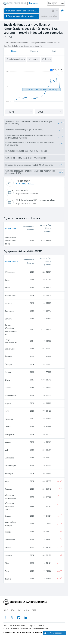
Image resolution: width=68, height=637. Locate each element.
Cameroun (9, 311)
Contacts (40, 625)
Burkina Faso (10, 295)
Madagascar (10, 434)
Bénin (7, 280)
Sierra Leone (10, 539)
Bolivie (7, 287)
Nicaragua (9, 473)
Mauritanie (9, 458)
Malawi (8, 442)
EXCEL (31, 184)
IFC (19, 610)
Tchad (7, 563)
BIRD (5, 610)
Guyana (8, 403)
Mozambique (10, 465)
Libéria (7, 426)
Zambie (8, 579)
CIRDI (34, 610)
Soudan (8, 547)
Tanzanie (8, 555)
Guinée (8, 387)
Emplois (32, 625)
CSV (18, 184)
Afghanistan (10, 272)
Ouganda (8, 489)
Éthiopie (8, 364)
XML (24, 184)
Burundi (8, 303)
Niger (7, 481)
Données (33, 3)
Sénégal (8, 532)
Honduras (9, 419)
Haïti (7, 411)
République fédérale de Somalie (9, 506)
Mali (6, 450)
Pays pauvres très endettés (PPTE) (10, 240)
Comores (8, 319)
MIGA (26, 610)
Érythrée (8, 356)
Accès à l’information (18, 625)
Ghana (7, 380)
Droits (5, 625)
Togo (7, 571)
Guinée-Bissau (10, 395)
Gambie (8, 372)
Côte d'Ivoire (10, 349)
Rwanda (8, 516)
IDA (13, 610)
